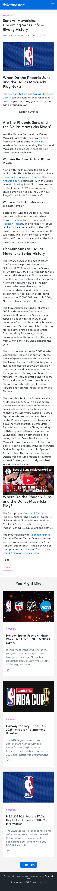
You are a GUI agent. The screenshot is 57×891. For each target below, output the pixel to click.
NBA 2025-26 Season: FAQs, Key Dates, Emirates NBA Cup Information (27, 820)
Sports (8, 15)
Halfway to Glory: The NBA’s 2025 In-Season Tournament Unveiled (26, 730)
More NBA (28, 865)
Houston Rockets (13, 224)
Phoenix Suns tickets (15, 94)
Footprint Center (34, 513)
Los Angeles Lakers (25, 177)
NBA (41, 141)
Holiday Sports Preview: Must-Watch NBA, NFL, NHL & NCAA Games (28, 639)
